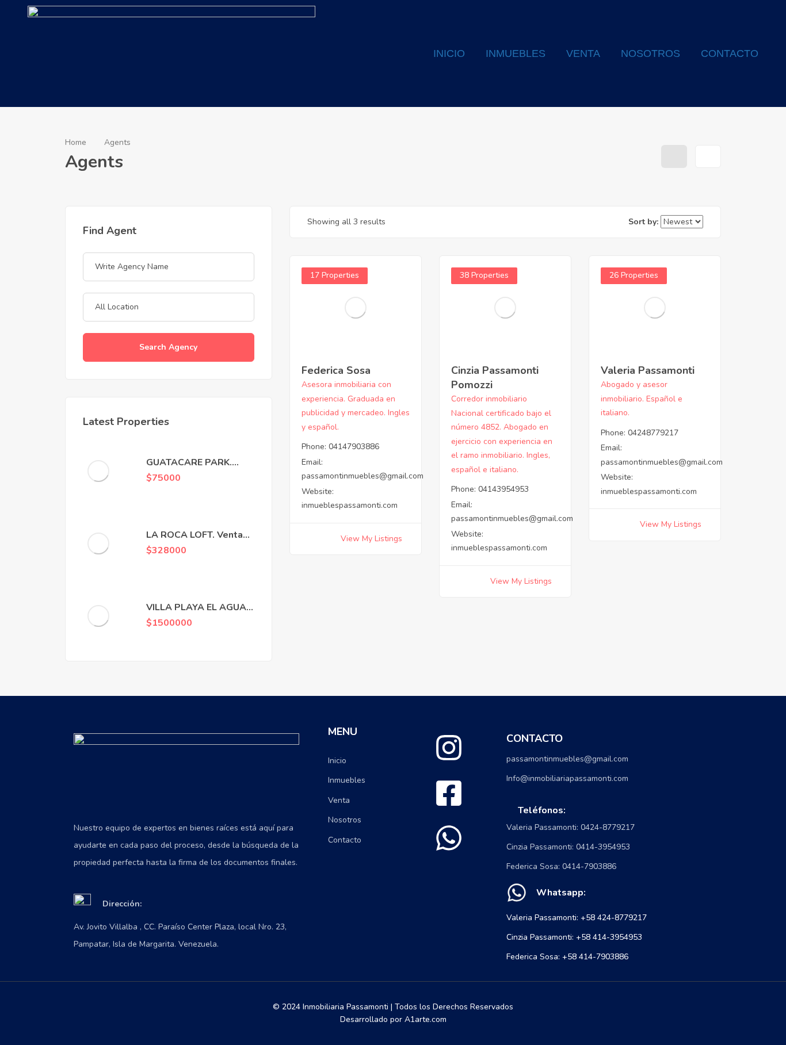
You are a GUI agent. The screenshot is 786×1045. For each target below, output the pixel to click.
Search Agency (168, 347)
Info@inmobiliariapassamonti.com (567, 778)
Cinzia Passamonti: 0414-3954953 (568, 846)
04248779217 (653, 432)
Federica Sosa (336, 370)
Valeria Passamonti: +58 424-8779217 (576, 917)
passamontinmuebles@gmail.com (362, 475)
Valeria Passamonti (648, 370)
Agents (117, 142)
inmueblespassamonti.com (350, 505)
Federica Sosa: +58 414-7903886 (567, 956)
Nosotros (650, 53)
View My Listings (371, 538)
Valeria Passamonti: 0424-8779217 (570, 827)
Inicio (449, 53)
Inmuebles (515, 53)
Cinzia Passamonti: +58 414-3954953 (574, 937)
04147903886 (354, 446)
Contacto (729, 53)
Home (75, 142)
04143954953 (503, 489)
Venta (583, 53)
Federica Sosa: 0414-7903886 (561, 866)
